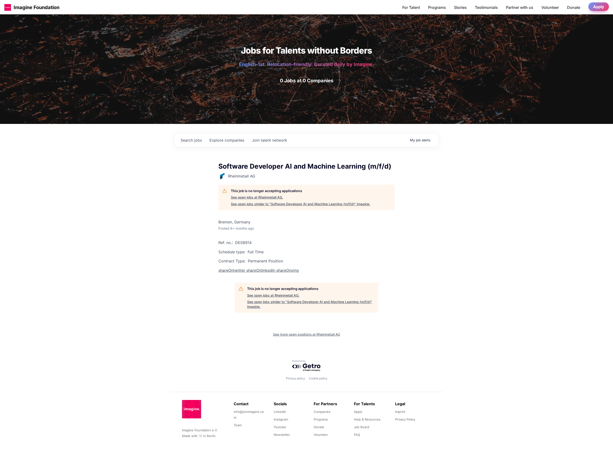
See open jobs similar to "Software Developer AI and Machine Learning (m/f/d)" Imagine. (300, 204)
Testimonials (486, 7)
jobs (191, 140)
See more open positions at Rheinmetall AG (306, 334)
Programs (437, 7)
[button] (7, 7)
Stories (460, 7)
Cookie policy (318, 378)
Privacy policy (295, 378)
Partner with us (519, 7)
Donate (573, 7)
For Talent (411, 7)
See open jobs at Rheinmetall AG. (257, 197)
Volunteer (550, 7)
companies (227, 140)
